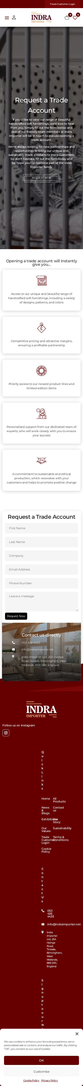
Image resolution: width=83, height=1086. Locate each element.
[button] (77, 1034)
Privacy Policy (49, 1080)
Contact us (58, 809)
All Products (59, 800)
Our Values (46, 830)
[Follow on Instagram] (5, 732)
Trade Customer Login (62, 4)
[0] (67, 17)
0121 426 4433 (50, 913)
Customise (41, 1071)
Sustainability (62, 828)
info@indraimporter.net (64, 924)
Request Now (16, 616)
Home (46, 798)
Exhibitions (49, 819)
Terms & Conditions (60, 839)
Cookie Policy (31, 1080)
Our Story (56, 821)
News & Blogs (46, 810)
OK (41, 1060)
